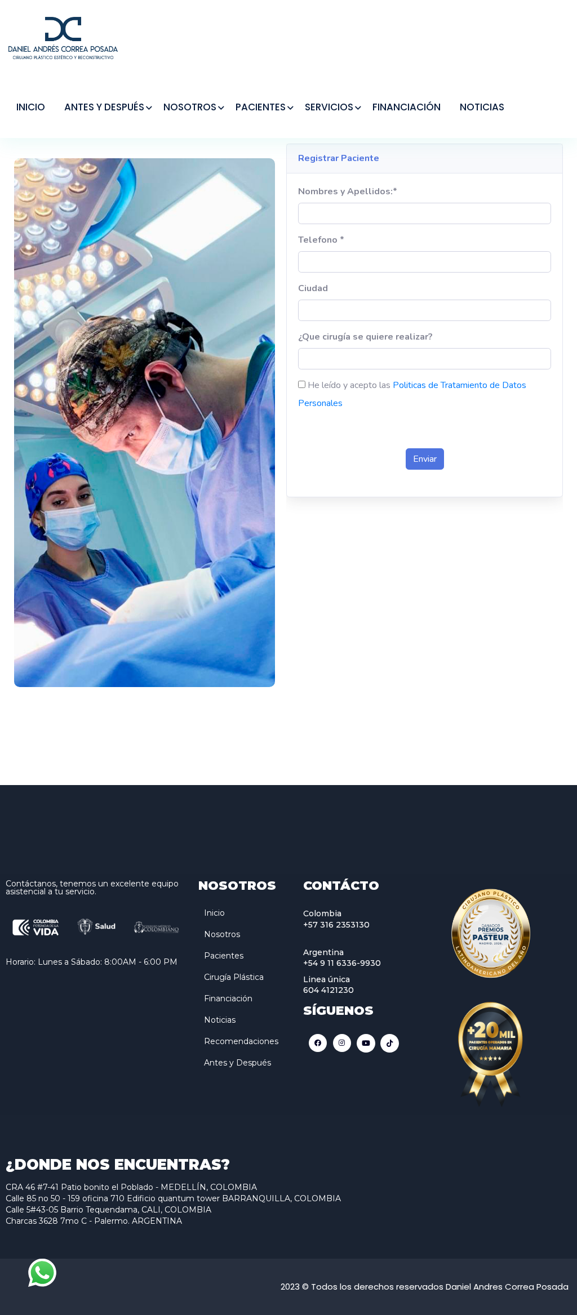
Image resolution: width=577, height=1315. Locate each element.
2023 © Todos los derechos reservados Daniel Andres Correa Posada (425, 1286)
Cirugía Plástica (234, 977)
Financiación (228, 998)
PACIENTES (261, 107)
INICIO (30, 107)
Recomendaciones (241, 1041)
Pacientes (223, 956)
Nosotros (222, 934)
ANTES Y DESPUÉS (104, 107)
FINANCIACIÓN (406, 107)
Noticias (220, 1020)
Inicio (214, 913)
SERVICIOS (329, 107)
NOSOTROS (189, 107)
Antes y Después (237, 1063)
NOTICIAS (482, 107)
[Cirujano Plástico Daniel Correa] (63, 37)
